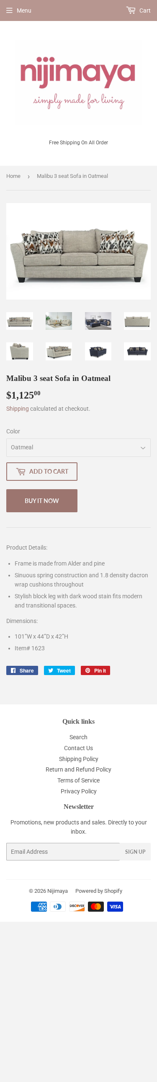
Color (13, 431)
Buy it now (42, 500)
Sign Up (135, 852)
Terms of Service (78, 780)
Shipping (17, 408)
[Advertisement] (78, 1000)
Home (13, 176)
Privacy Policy (79, 791)
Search (78, 737)
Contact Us (78, 748)
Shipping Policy (78, 759)
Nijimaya (57, 891)
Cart (144, 10)
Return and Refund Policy (78, 769)
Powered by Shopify (98, 891)
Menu (24, 10)
